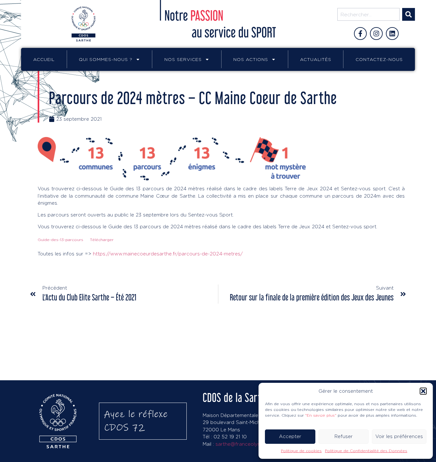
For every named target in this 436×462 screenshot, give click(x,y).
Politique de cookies (301, 451)
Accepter (290, 436)
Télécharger (102, 240)
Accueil (44, 59)
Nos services (183, 59)
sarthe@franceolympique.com (250, 444)
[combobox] (368, 14)
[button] (423, 391)
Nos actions (250, 59)
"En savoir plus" (320, 415)
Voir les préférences (399, 436)
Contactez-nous (379, 59)
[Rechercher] (408, 14)
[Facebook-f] (360, 33)
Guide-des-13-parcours (60, 240)
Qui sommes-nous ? (105, 59)
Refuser (344, 436)
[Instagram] (376, 33)
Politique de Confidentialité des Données (366, 451)
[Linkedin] (392, 33)
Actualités (315, 59)
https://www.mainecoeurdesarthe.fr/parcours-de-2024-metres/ (168, 253)
